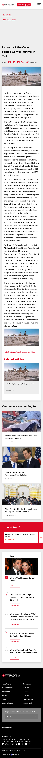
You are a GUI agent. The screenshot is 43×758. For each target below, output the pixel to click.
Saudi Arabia (7, 15)
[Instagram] (29, 744)
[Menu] (39, 5)
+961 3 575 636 (24, 739)
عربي (28, 4)
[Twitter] (13, 62)
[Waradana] (11, 678)
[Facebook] (9, 62)
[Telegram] (3, 744)
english (21, 5)
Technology (27, 684)
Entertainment (8, 703)
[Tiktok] (10, 744)
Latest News (28, 699)
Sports (4, 699)
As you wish (27, 703)
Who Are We (7, 727)
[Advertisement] (21, 33)
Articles (26, 695)
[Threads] (12, 744)
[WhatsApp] (16, 744)
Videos (25, 692)
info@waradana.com (9, 739)
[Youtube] (19, 744)
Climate (26, 688)
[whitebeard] (14, 754)
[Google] (6, 744)
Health (4, 695)
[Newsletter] (35, 716)
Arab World (6, 684)
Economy (6, 692)
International (7, 688)
